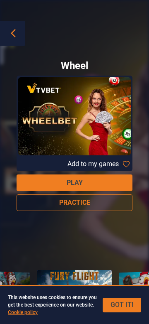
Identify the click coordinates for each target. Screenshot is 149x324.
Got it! (122, 305)
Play (75, 183)
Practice (74, 202)
